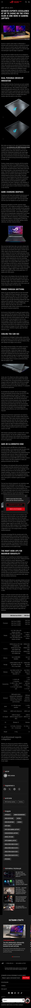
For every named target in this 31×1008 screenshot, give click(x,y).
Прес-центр (4, 989)
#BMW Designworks (19, 814)
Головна (3, 985)
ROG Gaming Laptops (10, 802)
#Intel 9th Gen (9, 837)
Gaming (21, 802)
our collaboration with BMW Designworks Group (18, 147)
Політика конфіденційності (8, 1002)
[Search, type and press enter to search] (26, 2)
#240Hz (19, 822)
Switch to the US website (16, 509)
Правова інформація (21, 1002)
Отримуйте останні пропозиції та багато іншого (13, 975)
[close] (26, 496)
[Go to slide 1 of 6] (12, 956)
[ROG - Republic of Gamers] (15, 2)
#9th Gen (7, 826)
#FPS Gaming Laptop (10, 840)
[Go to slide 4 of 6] (16, 956)
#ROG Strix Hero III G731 (11, 848)
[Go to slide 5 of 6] (17, 956)
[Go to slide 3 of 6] (15, 956)
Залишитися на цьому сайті (15, 505)
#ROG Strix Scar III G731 (11, 855)
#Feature (7, 859)
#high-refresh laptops (11, 833)
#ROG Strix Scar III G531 (11, 851)
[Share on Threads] (19, 789)
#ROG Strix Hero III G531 (11, 844)
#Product (7, 814)
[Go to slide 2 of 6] (13, 956)
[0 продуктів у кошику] (29, 2)
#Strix (18, 818)
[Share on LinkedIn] (14, 789)
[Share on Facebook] (5, 789)
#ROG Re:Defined (9, 822)
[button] (2, 2)
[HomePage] (2, 963)
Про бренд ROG (4, 982)
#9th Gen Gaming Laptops (12, 829)
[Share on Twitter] (9, 789)
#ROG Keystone (9, 818)
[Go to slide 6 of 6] (19, 956)
